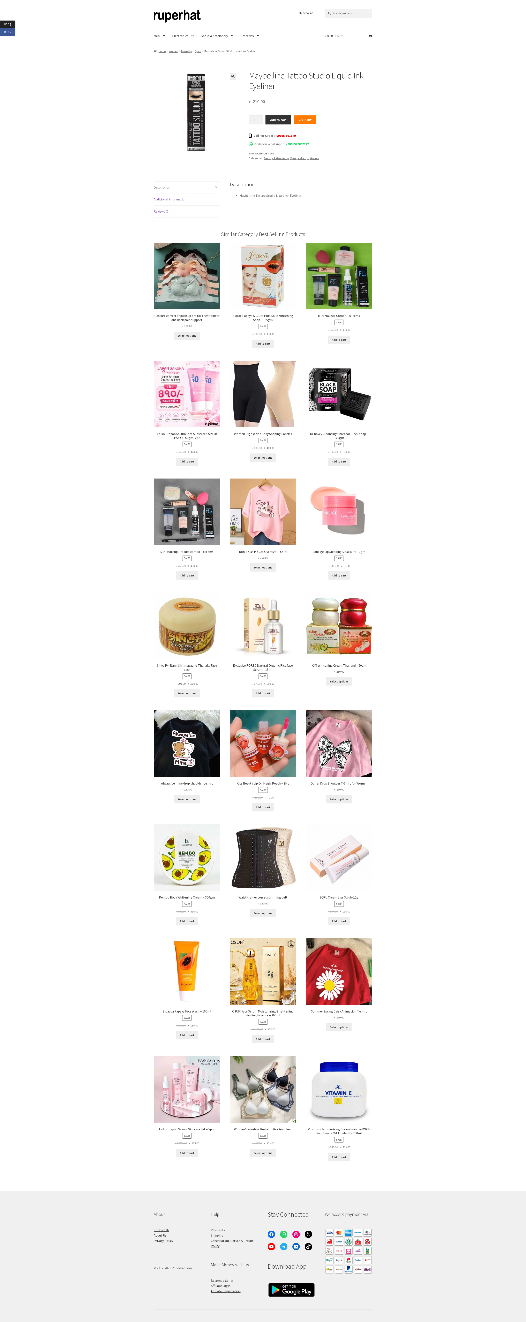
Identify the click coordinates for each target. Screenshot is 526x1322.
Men (157, 36)
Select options (187, 335)
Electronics (180, 36)
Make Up (186, 51)
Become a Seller (222, 1280)
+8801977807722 (297, 144)
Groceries (247, 36)
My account (306, 13)
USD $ (9, 24)
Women (173, 51)
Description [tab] (162, 187)
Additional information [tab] (170, 199)
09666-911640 (286, 135)
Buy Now (305, 120)
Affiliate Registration (226, 1291)
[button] (233, 76)
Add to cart (278, 120)
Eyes (198, 51)
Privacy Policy (163, 1241)
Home (162, 51)
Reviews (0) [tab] (162, 211)
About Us (160, 1235)
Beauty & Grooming (276, 158)
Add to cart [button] (263, 343)
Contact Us (161, 1230)
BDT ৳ (9, 32)
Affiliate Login (221, 1286)
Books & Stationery (214, 36)
